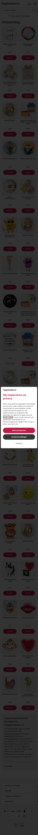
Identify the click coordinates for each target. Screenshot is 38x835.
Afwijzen (19, 443)
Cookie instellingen (19, 437)
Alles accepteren (19, 430)
